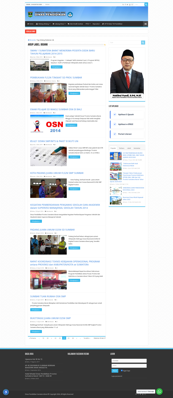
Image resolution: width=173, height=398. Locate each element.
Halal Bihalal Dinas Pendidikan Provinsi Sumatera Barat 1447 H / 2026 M (41, 375)
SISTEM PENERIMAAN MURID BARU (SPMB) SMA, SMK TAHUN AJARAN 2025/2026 (133, 155)
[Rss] (123, 4)
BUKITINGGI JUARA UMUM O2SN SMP (50, 318)
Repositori (96, 24)
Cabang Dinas (59, 24)
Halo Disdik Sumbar (76, 24)
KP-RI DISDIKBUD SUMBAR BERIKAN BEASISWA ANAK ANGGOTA (40, 366)
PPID (87, 24)
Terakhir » (87, 338)
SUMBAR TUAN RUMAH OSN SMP (48, 296)
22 (55, 338)
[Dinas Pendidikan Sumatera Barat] (50, 14)
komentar (137, 148)
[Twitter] (127, 4)
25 (68, 338)
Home (47, 4)
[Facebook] (125, 4)
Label (129, 148)
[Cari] (146, 4)
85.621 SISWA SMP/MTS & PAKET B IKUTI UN (54, 141)
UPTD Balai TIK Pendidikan (113, 24)
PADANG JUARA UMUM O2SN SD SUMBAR (52, 229)
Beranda (32, 40)
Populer (113, 148)
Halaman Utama (51, 81)
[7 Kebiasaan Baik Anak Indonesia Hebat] (116, 167)
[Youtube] (130, 4)
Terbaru (121, 148)
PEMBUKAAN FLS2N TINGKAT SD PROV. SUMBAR (56, 77)
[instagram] (132, 4)
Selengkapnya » (56, 67)
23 (60, 338)
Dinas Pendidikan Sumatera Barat (36, 394)
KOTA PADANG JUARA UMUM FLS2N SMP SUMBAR (56, 173)
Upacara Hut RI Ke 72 (33, 359)
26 (73, 338)
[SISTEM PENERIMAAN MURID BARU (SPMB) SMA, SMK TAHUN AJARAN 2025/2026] (116, 156)
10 (43, 338)
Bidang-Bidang (44, 24)
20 (47, 338)
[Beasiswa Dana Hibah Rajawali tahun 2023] (116, 200)
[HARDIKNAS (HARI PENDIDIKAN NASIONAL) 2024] (116, 191)
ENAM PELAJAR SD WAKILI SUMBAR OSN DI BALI (56, 109)
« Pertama (32, 338)
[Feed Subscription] (105, 45)
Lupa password (117, 376)
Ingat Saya (126, 371)
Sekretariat (48, 57)
